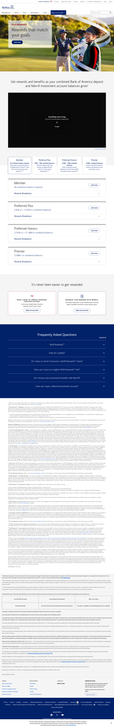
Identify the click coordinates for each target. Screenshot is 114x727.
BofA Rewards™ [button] (57, 344)
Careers (32, 691)
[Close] (111, 723)
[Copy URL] (57, 122)
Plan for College (6, 686)
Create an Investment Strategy (10, 691)
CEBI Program (87, 427)
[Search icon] (110, 12)
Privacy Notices (71, 725)
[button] (19, 165)
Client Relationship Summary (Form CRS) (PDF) (40, 653)
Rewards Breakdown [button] (22, 194)
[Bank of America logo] (45, 1)
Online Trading (33, 689)
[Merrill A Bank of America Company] (8, 7)
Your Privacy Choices (86, 704)
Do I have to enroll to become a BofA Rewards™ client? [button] (57, 361)
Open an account (31, 310)
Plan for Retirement (7, 683)
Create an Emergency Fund (9, 689)
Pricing (31, 686)
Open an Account (6, 694)
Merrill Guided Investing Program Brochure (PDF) (38, 538)
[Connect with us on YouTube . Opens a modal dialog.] (63, 715)
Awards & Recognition (35, 694)
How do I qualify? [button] (57, 353)
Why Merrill (32, 683)
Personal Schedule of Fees (47, 421)
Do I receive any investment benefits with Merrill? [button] (57, 378)
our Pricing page (37, 404)
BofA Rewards (32, 440)
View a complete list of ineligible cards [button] (28, 443)
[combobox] (101, 12)
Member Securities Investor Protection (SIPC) (73, 661)
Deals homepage (24, 503)
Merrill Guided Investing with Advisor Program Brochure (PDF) (69, 538)
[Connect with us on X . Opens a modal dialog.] (57, 715)
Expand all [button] (102, 337)
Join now (16, 42)
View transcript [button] (100, 149)
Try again (57, 126)
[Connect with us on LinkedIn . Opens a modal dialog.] (51, 715)
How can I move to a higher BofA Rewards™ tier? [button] (57, 369)
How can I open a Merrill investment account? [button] (57, 386)
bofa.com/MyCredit (23, 510)
